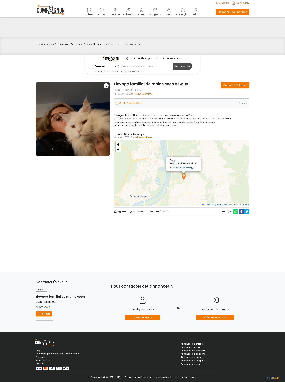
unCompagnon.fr (47, 44)
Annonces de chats (191, 347)
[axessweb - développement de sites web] (273, 377)
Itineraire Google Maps (180, 167)
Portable (45, 313)
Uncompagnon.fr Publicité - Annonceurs (57, 353)
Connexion (242, 3)
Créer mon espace (215, 317)
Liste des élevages (141, 58)
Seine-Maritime (144, 94)
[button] (106, 85)
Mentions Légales (164, 377)
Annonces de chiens (192, 344)
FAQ (38, 350)
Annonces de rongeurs (193, 360)
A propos (41, 357)
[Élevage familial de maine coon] (73, 119)
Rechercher (182, 66)
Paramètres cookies (187, 377)
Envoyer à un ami (159, 211)
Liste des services (169, 58)
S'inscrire (224, 3)
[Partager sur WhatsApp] (235, 211)
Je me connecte (142, 317)
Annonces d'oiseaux (192, 357)
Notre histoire (43, 360)
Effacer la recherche (134, 71)
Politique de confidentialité (138, 377)
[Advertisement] (142, 27)
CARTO (245, 204)
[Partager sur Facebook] (241, 211)
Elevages (70, 44)
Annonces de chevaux (193, 350)
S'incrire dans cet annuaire (108, 71)
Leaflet (207, 204)
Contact (40, 363)
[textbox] (146, 66)
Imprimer (137, 211)
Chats (86, 44)
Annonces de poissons (193, 354)
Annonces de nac (190, 364)
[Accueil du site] (50, 12)
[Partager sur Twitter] (246, 211)
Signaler (122, 211)
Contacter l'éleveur (235, 85)
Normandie (99, 44)
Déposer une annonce (232, 12)
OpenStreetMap (221, 204)
